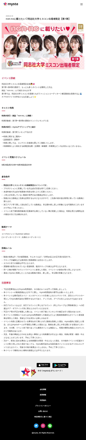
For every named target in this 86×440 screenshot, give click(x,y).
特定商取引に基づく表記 (43, 417)
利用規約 (43, 400)
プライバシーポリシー (43, 406)
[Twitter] (36, 426)
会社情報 (43, 389)
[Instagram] (43, 426)
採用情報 (43, 395)
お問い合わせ (43, 411)
